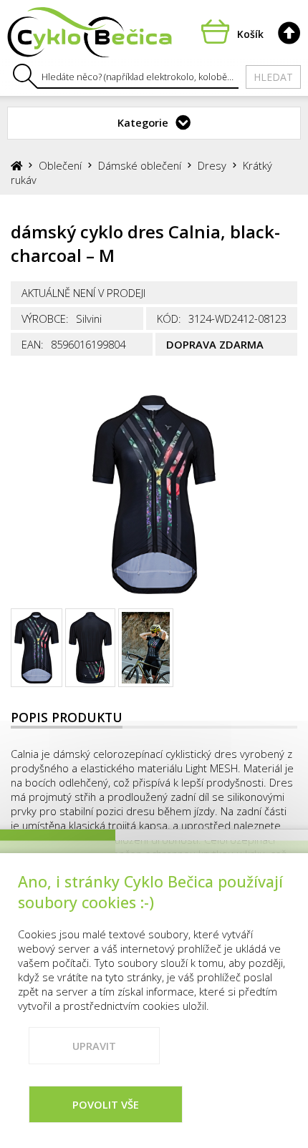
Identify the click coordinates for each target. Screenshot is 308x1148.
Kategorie (142, 122)
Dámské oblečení (139, 165)
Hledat (273, 77)
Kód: (169, 318)
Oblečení (60, 165)
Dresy (212, 165)
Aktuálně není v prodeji (83, 293)
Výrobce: (45, 318)
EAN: (32, 344)
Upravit (94, 1045)
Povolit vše (105, 1104)
